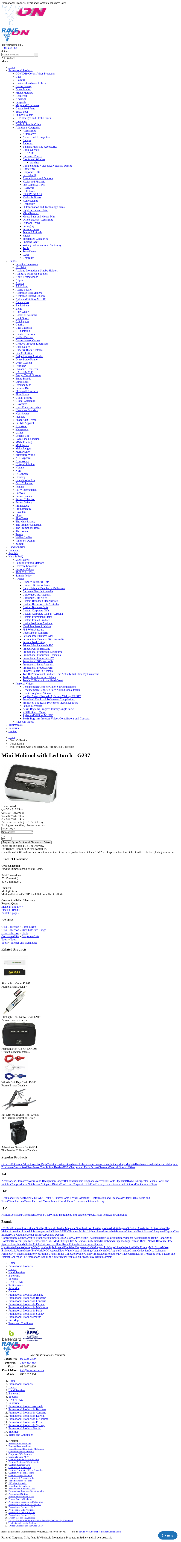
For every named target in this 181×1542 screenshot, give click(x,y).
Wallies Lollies (24, 537)
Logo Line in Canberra (35, 632)
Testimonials (15, 724)
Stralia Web (84, 1531)
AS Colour (22, 286)
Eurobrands (22, 381)
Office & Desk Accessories (38, 219)
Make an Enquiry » (12, 906)
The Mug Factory (25, 521)
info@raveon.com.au (32, 1370)
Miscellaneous (31, 213)
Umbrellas (28, 257)
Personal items (31, 229)
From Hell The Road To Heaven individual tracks (50, 702)
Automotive (29, 133)
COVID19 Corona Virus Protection (35, 73)
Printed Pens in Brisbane (36, 648)
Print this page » (10, 913)
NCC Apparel (23, 457)
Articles (20, 578)
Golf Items (28, 191)
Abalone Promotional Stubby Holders (37, 270)
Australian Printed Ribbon (30, 295)
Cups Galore (23, 346)
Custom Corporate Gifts (36, 610)
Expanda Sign (23, 384)
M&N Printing (24, 442)
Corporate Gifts (31, 172)
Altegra (20, 283)
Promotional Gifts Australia (38, 661)
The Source (22, 531)
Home (11, 67)
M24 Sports (22, 445)
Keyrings (21, 98)
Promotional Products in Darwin (26, 1304)
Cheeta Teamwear (26, 334)
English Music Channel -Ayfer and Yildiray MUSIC (52, 696)
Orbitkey (20, 477)
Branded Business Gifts (36, 581)
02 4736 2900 (28, 1358)
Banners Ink (22, 302)
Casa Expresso (24, 327)
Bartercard (14, 550)
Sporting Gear (30, 241)
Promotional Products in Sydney (26, 1313)
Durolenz (21, 365)
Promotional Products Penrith (24, 1316)
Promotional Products (20, 70)
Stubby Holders (24, 114)
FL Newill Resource (27, 391)
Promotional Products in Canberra (27, 1300)
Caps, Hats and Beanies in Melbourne (44, 588)
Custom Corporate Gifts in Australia (43, 613)
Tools (26, 248)
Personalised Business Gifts (38, 635)
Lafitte (19, 432)
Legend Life (22, 435)
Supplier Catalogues (27, 264)
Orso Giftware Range (34, 929)
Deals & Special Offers (28, 124)
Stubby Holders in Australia (38, 670)
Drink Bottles (23, 89)
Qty (3, 835)
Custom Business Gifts (35, 607)
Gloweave (21, 403)
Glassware (28, 187)
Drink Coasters (24, 362)
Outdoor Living (31, 222)
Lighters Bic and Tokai (35, 210)
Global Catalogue (25, 400)
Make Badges (23, 448)
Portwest (20, 492)
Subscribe (13, 728)
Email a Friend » (10, 909)
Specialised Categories (35, 238)
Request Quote (9, 903)
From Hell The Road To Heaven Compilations (49, 699)
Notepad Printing (25, 464)
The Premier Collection (29, 524)
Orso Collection (24, 483)
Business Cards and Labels (31, 83)
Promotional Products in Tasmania (42, 654)
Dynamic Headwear (27, 368)
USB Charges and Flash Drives (33, 117)
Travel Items (29, 251)
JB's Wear (21, 426)
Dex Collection (24, 353)
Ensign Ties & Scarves (28, 375)
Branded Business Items (36, 585)
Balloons (28, 143)
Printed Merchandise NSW (38, 645)
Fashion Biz (22, 388)
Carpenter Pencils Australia (38, 591)
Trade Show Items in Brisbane (39, 677)
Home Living (30, 200)
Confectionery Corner (28, 340)
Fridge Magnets (24, 92)
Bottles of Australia (26, 314)
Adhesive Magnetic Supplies (32, 273)
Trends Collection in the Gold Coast (43, 680)
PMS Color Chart (25, 572)
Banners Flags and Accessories (40, 146)
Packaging (28, 226)
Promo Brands (24, 496)
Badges (27, 140)
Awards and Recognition (36, 137)
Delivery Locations (26, 565)
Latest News (23, 559)
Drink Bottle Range (26, 359)
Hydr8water (22, 413)
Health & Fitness (32, 197)
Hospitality (29, 203)
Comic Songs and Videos (37, 693)
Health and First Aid (34, 181)
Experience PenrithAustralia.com (105, 1531)
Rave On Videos (25, 721)
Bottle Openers (31, 149)
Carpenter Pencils (32, 156)
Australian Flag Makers (29, 292)
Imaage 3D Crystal (26, 419)
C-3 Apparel (22, 321)
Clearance (21, 121)
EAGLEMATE (24, 372)
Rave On (21, 511)
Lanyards (21, 102)
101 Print (21, 267)
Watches (34, 162)
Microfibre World (25, 454)
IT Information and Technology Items (44, 206)
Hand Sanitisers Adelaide (37, 626)
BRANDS (28, 152)
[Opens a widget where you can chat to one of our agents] (167, 1535)
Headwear (21, 95)
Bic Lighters (22, 305)
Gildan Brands (24, 397)
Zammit (20, 543)
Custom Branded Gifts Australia (40, 600)
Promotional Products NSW (38, 658)
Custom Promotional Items (37, 616)
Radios (26, 235)
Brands (12, 260)
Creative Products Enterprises (32, 343)
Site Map (13, 1320)
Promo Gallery (24, 502)
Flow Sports (22, 394)
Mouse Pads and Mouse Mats (39, 216)
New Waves (22, 461)
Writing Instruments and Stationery (42, 245)
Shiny (19, 515)
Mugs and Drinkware (27, 105)
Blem (19, 308)
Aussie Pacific (23, 289)
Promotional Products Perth (38, 667)
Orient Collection (25, 480)
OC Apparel (22, 473)
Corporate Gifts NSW (35, 597)
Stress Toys (22, 111)
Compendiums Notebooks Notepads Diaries (47, 165)
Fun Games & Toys (34, 184)
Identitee (20, 416)
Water (26, 254)
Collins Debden (24, 337)
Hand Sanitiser (16, 546)
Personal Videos (25, 569)
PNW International (26, 489)
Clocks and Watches (34, 159)
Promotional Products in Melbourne (42, 651)
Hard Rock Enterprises (28, 407)
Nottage (20, 467)
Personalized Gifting (34, 642)
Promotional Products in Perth (25, 1310)
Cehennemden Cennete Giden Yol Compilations (49, 686)
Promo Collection (25, 499)
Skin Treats (22, 518)
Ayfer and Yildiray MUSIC (31, 299)
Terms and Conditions (20, 1323)
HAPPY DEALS (32, 194)
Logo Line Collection (28, 438)
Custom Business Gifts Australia (41, 604)
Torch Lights (29, 926)
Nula (18, 470)
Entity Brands (23, 378)
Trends (19, 534)
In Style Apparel (25, 423)
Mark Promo (23, 451)
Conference (29, 168)
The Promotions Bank (28, 527)
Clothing (20, 79)
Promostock (22, 505)
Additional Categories (28, 127)
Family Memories (32, 705)
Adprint (20, 280)
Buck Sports (22, 318)
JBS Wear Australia (33, 629)
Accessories (29, 130)
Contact (12, 731)
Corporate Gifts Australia (37, 594)
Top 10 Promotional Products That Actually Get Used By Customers (61, 674)
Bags (18, 76)
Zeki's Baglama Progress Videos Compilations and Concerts (56, 718)
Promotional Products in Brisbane (27, 1297)
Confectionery (23, 86)
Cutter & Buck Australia (29, 349)
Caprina (20, 324)
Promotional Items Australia (38, 664)
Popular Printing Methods (30, 562)
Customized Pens (25, 108)
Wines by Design (25, 540)
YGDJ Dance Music (34, 712)
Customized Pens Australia (37, 623)
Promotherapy (23, 508)
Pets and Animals (32, 232)
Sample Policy (24, 575)
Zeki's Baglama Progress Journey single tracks (48, 708)
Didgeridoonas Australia (29, 356)
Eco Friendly (30, 175)
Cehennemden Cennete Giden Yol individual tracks (51, 689)
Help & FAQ (15, 556)
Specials (13, 553)
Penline (20, 486)
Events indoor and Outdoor (38, 178)
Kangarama (22, 429)
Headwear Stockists (27, 410)
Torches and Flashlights (23, 942)
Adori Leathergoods (27, 276)
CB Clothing (23, 330)
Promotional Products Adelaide (25, 1294)
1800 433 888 (9, 47)
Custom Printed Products (36, 619)
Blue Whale (22, 311)
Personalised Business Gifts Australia (43, 639)
